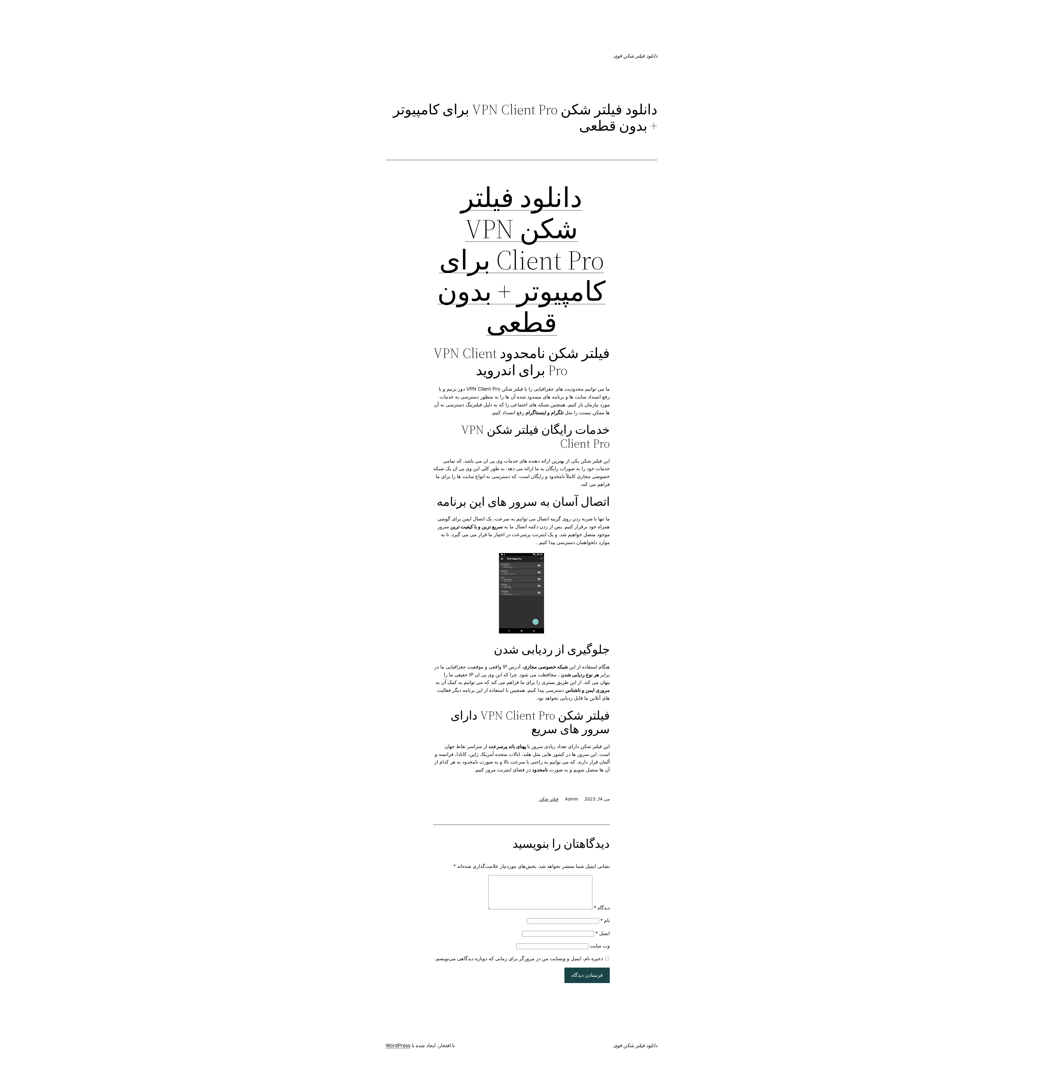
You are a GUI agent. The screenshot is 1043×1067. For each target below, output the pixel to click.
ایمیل (602, 933)
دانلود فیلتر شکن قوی (635, 56)
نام (605, 920)
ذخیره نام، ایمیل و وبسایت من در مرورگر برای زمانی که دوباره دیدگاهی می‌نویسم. (519, 958)
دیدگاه (602, 908)
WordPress (398, 1045)
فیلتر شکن (548, 799)
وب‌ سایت (600, 946)
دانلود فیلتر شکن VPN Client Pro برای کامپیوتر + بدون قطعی (521, 260)
